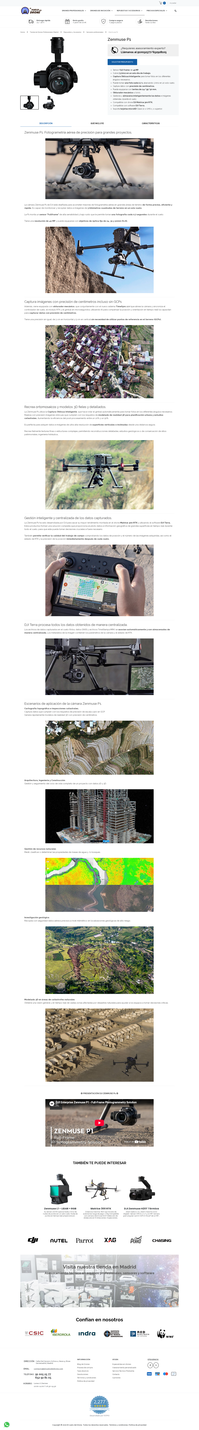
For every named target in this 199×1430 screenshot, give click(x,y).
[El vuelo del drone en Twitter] (156, 1365)
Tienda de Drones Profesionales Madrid (44, 32)
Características (151, 123)
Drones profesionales (73, 11)
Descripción (46, 123)
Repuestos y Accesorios (128, 11)
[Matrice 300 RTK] (101, 1189)
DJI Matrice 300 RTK (142, 102)
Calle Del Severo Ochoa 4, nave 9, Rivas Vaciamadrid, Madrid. (53, 1362)
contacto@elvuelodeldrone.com (48, 1369)
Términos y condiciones (118, 1425)
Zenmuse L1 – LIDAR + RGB (60, 1208)
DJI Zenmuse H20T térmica (141, 1208)
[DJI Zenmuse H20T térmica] (141, 1189)
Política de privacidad (137, 1425)
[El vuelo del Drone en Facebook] (150, 1365)
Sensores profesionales (94, 32)
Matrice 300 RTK (128, 523)
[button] (175, 11)
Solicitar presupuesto (122, 62)
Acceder (173, 3)
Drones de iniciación (100, 11)
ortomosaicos (46, 407)
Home (22, 32)
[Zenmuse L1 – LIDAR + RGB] (60, 1189)
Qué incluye (97, 123)
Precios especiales (156, 11)
